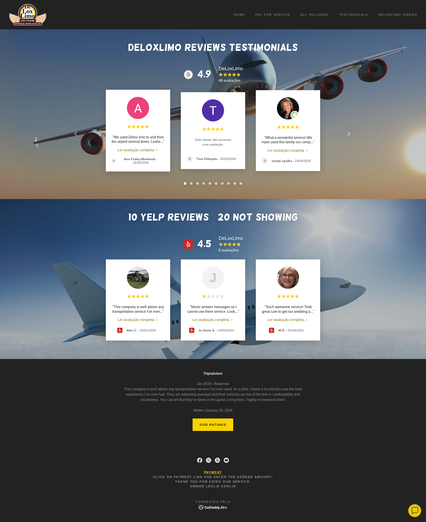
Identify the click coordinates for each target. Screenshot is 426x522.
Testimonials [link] (353, 14)
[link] (28, 14)
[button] (414, 510)
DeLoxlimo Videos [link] (397, 14)
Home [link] (239, 14)
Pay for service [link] (272, 14)
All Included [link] (314, 14)
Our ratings (213, 424)
